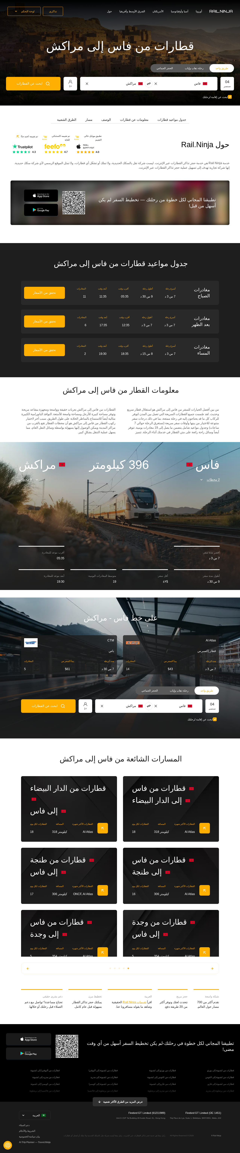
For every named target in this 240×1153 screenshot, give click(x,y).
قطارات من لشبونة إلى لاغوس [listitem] (219, 1077)
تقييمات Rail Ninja (134, 1002)
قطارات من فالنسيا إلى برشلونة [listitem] (45, 1090)
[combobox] (186, 84)
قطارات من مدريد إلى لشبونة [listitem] (46, 1077)
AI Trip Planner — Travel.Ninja (35, 1142)
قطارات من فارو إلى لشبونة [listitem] (163, 1084)
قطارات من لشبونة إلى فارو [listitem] (221, 1084)
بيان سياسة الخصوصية (29, 1136)
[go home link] (221, 11)
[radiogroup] (192, 68)
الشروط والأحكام (27, 1131)
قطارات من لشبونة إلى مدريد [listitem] (104, 1077)
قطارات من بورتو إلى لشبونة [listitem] (162, 1070)
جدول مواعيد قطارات (171, 120)
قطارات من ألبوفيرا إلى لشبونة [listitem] (45, 1070)
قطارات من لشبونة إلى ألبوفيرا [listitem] (103, 1070)
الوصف (106, 120)
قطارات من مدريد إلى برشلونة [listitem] (162, 1090)
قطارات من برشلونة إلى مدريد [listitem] (220, 1090)
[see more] (102, 828)
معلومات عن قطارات (134, 120)
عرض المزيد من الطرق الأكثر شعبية (123, 1101)
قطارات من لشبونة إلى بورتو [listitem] (220, 1070)
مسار (88, 120)
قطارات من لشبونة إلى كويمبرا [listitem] (103, 1084)
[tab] (171, 120)
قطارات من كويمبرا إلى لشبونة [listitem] (45, 1084)
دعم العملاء (24, 1125)
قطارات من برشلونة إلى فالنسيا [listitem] (103, 1090)
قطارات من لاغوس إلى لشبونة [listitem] (161, 1077)
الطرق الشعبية (66, 120)
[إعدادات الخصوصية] (7, 1145)
